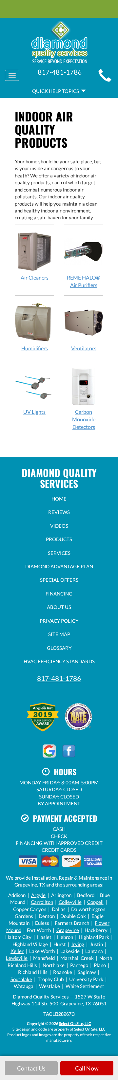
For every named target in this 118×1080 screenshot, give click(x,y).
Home (59, 499)
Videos (59, 526)
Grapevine (67, 930)
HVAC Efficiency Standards (59, 661)
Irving (77, 944)
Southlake (21, 979)
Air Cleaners (35, 277)
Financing (59, 593)
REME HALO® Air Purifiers (83, 281)
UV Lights (34, 412)
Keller (17, 951)
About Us (59, 607)
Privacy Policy (59, 621)
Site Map (59, 634)
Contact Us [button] (31, 1068)
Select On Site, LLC (75, 1023)
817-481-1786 (59, 678)
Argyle (38, 895)
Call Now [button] (87, 1068)
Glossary (59, 648)
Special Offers (59, 580)
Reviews (59, 512)
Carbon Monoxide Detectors (83, 419)
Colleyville (70, 902)
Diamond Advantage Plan (59, 566)
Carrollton (42, 902)
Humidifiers (34, 348)
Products (59, 539)
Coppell (95, 902)
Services (59, 553)
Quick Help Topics (56, 91)
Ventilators (83, 348)
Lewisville (17, 958)
